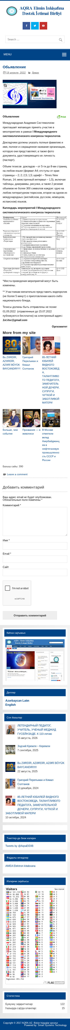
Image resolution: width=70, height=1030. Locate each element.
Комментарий (12, 505)
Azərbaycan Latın (17, 700)
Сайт (6, 567)
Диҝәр (35, 72)
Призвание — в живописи (31, 431)
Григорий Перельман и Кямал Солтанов (30, 363)
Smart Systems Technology (52, 1025)
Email (7, 553)
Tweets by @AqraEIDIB (19, 845)
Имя (6, 540)
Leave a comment (17, 474)
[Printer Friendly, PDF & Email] (61, 116)
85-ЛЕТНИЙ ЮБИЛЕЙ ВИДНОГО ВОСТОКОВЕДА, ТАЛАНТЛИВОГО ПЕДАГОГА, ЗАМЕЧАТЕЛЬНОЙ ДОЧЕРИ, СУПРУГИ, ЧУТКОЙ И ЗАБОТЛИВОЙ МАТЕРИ (51, 380)
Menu (8, 54)
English (10, 704)
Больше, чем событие (10, 431)
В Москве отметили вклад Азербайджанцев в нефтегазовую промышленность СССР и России (50, 445)
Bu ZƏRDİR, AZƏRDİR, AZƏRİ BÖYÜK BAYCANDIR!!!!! (11, 363)
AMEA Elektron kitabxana (20, 865)
